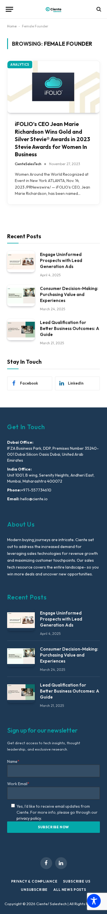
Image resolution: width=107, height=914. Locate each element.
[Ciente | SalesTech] (53, 9)
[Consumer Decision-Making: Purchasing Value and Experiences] (21, 295)
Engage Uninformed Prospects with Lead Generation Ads (61, 260)
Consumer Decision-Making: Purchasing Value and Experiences (69, 294)
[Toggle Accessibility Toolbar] (93, 900)
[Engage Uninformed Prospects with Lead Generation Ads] (21, 261)
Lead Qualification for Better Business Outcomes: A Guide (69, 328)
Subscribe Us (76, 881)
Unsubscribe (34, 889)
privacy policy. (29, 818)
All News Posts (69, 889)
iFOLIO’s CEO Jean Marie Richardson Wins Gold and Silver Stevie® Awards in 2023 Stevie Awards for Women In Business (52, 139)
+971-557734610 (36, 490)
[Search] (98, 9)
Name (13, 761)
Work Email (18, 783)
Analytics (19, 65)
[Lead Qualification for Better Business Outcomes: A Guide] (21, 329)
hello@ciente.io (33, 498)
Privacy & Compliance (34, 881)
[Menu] (9, 9)
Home (12, 26)
